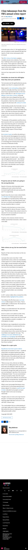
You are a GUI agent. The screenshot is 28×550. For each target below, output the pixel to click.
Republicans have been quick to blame (11, 348)
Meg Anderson (9, 16)
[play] (2, 548)
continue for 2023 (21, 102)
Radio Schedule (6, 505)
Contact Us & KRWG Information (9, 511)
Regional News (6, 517)
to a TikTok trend (5, 197)
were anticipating (13, 88)
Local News (5, 514)
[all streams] (26, 548)
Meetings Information (7, 533)
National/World (6, 519)
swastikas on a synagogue (8, 336)
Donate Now (5, 525)
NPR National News (7, 417)
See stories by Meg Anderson (16, 434)
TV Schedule (5, 502)
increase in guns (7, 134)
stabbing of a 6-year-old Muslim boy (11, 334)
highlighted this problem (16, 297)
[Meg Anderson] (4, 430)
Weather (4, 528)
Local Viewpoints (6, 522)
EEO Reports (5, 536)
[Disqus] (14, 461)
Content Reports (6, 538)
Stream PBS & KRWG (7, 496)
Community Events (7, 499)
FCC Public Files (6, 534)
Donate (24, 2)
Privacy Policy (6, 539)
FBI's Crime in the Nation (10, 58)
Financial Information (7, 537)
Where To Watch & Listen (8, 508)
